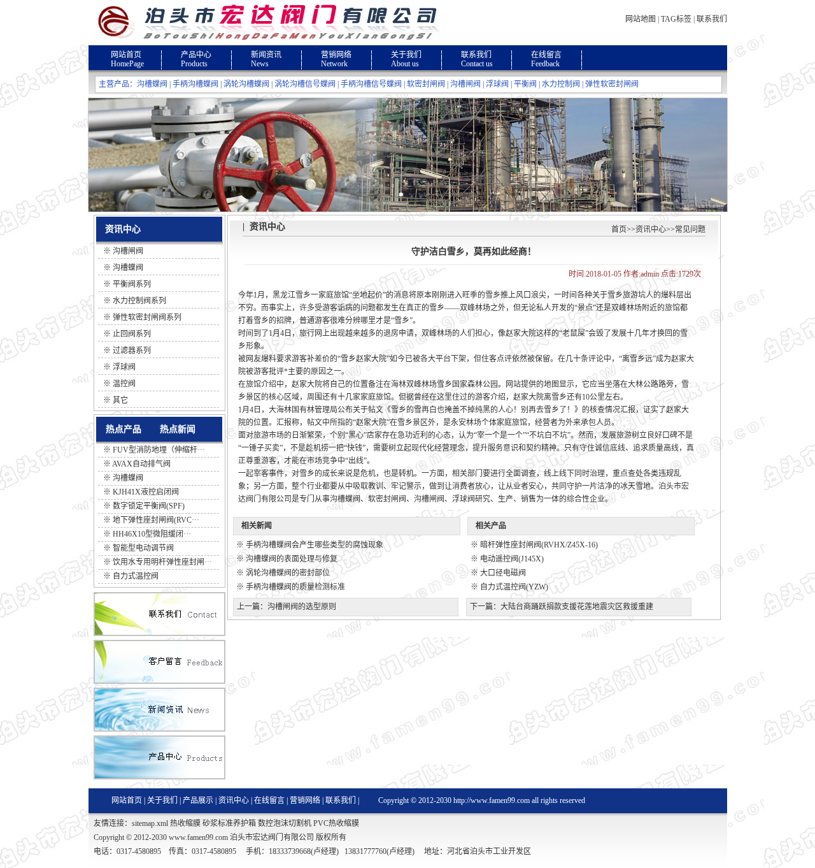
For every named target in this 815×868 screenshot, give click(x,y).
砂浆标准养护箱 (229, 823)
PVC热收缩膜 (336, 823)
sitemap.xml (150, 823)
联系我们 (712, 19)
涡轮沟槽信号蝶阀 (305, 84)
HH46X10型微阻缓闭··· (152, 534)
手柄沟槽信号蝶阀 (371, 84)
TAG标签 (676, 19)
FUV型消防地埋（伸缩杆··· (159, 449)
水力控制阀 (561, 84)
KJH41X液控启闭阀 (146, 492)
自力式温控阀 (136, 576)
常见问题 (690, 229)
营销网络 (336, 54)
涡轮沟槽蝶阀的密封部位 (288, 572)
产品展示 (198, 800)
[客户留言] (159, 681)
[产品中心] (159, 776)
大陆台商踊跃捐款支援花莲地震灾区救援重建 (576, 606)
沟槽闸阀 (465, 84)
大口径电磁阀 (503, 572)
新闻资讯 (266, 54)
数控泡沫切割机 (284, 823)
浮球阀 (497, 84)
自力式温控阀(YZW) (514, 586)
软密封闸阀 (426, 84)
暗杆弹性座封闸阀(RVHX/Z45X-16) (539, 544)
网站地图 (640, 19)
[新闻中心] (159, 729)
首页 (619, 229)
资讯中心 (650, 229)
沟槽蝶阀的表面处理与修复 (291, 558)
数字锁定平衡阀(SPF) (149, 506)
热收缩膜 (185, 823)
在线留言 (546, 54)
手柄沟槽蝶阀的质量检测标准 (295, 586)
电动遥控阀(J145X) (512, 558)
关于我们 (406, 54)
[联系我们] (159, 633)
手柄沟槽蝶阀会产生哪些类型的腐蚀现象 (314, 544)
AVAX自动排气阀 (141, 463)
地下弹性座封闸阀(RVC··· (156, 520)
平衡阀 (525, 84)
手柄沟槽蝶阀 (195, 84)
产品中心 (196, 54)
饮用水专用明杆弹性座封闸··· (162, 562)
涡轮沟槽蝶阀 (246, 84)
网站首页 (126, 54)
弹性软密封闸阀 (612, 84)
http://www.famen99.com (491, 800)
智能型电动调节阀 (143, 548)
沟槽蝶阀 (152, 84)
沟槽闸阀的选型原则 (301, 606)
